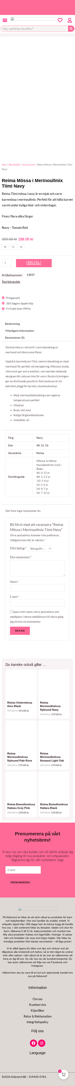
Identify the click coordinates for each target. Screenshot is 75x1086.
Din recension (20, 557)
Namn (14, 581)
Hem (4, 164)
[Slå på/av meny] (4, 20)
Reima (40, 453)
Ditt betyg (18, 548)
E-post (14, 596)
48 (38, 445)
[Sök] (71, 29)
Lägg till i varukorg (33, 263)
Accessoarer (28, 164)
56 (46, 445)
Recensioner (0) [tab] (15, 337)
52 (42, 445)
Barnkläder (14, 164)
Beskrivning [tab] (12, 323)
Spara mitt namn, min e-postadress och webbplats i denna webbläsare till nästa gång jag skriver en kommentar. (36, 616)
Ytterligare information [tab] (19, 330)
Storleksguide (11, 282)
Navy (39, 437)
